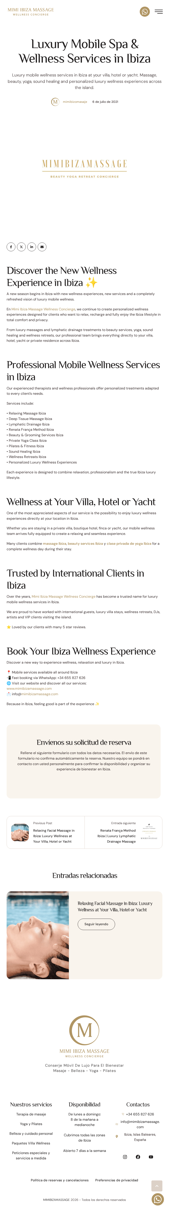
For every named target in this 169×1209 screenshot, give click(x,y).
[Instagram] (125, 1157)
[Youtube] (151, 1157)
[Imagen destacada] (38, 935)
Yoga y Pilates (31, 1124)
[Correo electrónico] (42, 247)
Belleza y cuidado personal (31, 1133)
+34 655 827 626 (140, 1114)
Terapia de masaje (31, 1114)
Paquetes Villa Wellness (31, 1143)
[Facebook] (11, 247)
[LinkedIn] (31, 247)
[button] (156, 1185)
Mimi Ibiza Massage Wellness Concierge (43, 309)
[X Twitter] (21, 247)
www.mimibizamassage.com (29, 688)
